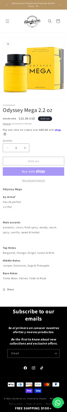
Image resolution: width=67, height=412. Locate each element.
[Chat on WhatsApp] (57, 402)
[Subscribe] (55, 353)
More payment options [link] (33, 180)
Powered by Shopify (36, 398)
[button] (7, 21)
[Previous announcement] (7, 5)
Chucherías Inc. (19, 398)
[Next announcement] (60, 5)
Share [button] (10, 289)
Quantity (7, 140)
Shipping (7, 123)
